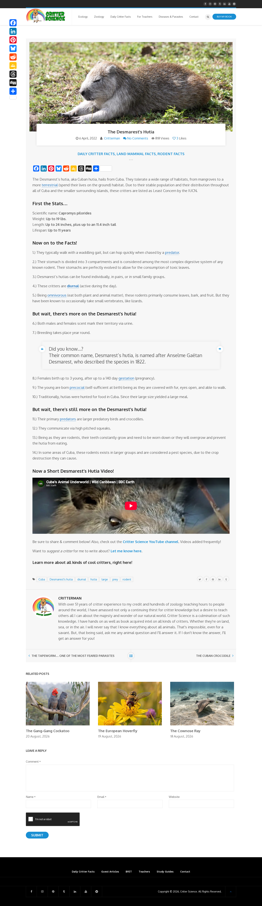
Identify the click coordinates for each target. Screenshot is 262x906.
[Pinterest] (13, 40)
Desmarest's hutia (61, 579)
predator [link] (172, 252)
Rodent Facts (171, 153)
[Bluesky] (13, 48)
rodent (127, 579)
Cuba (41, 579)
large (105, 579)
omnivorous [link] (56, 295)
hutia (94, 579)
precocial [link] (77, 387)
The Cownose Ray (185, 730)
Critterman (112, 138)
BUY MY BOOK (224, 16)
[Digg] (13, 82)
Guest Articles (110, 871)
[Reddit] (13, 57)
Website (174, 797)
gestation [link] (126, 378)
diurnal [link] (73, 286)
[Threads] (13, 74)
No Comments (137, 138)
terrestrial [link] (50, 185)
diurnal (81, 579)
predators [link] (68, 419)
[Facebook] (13, 23)
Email (101, 797)
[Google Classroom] (13, 65)
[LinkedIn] (13, 31)
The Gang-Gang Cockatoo (47, 730)
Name (30, 797)
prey (115, 579)
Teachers (144, 871)
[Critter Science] (46, 15)
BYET (129, 871)
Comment (33, 761)
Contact (185, 871)
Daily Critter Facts (96, 153)
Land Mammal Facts (136, 153)
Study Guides (165, 871)
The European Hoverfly (117, 730)
